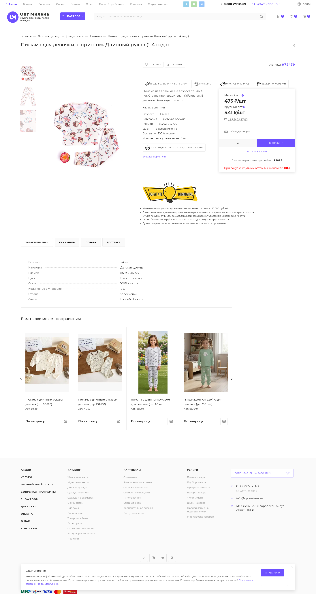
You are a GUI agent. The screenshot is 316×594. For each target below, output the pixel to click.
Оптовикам (130, 477)
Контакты (29, 528)
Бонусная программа (38, 491)
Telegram (186, 4)
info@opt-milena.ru (249, 498)
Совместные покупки (136, 492)
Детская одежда (77, 487)
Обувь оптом (75, 502)
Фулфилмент (195, 497)
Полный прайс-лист (37, 484)
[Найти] (261, 16)
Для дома (73, 507)
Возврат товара (196, 492)
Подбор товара (196, 482)
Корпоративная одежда (138, 507)
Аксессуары (74, 523)
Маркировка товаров (200, 516)
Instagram (153, 558)
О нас (25, 521)
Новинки (73, 538)
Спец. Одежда (132, 502)
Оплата (91, 242)
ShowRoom (29, 499)
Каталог (74, 469)
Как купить (67, 242)
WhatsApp (194, 4)
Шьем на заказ (196, 502)
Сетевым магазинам (135, 487)
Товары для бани (78, 518)
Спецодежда (75, 513)
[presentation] (21, 378)
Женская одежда (78, 477)
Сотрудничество (133, 513)
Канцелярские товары (81, 533)
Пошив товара (196, 477)
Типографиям (132, 497)
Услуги (26, 477)
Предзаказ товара (198, 487)
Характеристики (36, 242)
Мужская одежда (78, 482)
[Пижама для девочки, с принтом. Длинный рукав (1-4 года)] (86, 133)
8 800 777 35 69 (247, 486)
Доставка (113, 242)
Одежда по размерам (80, 497)
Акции (26, 469)
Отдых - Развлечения (80, 528)
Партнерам (132, 469)
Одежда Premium (78, 492)
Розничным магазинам (137, 482)
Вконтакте (201, 4)
